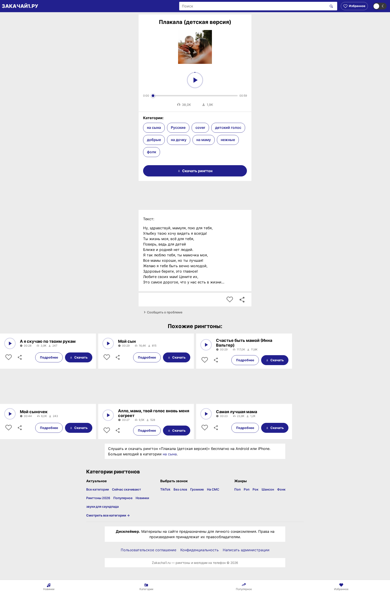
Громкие (197, 489)
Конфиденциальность (199, 550)
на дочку (178, 139)
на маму (203, 139)
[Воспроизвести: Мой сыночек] (10, 414)
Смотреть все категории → (108, 515)
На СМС (213, 489)
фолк (151, 152)
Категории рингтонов (113, 472)
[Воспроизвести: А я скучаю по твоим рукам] (10, 343)
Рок (255, 489)
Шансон (268, 489)
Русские (178, 127)
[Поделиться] (19, 357)
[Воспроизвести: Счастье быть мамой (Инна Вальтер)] (206, 344)
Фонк (281, 489)
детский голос (228, 127)
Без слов (180, 489)
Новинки (142, 498)
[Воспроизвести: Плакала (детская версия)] (195, 80)
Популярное (122, 498)
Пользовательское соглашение (148, 550)
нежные (228, 139)
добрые (154, 139)
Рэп (246, 489)
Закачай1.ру (20, 6)
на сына (154, 127)
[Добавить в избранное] (230, 300)
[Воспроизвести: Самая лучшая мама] (206, 414)
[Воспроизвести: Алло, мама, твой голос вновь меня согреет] (108, 415)
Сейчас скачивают (126, 489)
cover (200, 127)
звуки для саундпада (102, 506)
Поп (237, 489)
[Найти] (330, 6)
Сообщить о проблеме (164, 312)
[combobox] (253, 6)
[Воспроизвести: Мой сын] (108, 343)
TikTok (165, 489)
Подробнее (49, 357)
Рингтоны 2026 (98, 498)
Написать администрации (246, 550)
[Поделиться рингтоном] (242, 300)
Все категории (97, 489)
